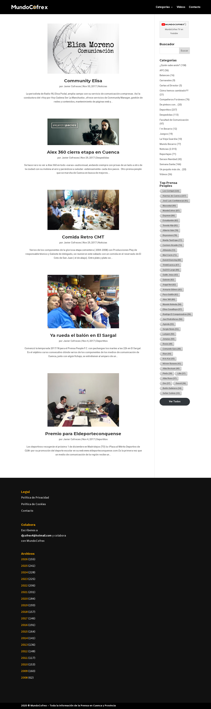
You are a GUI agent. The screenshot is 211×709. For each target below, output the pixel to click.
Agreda (168, 324)
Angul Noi (169, 285)
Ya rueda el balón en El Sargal (83, 335)
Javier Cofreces (72, 86)
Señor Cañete (171, 393)
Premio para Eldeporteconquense (83, 433)
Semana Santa (167, 164)
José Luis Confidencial (175, 201)
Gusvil (181, 383)
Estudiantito (170, 220)
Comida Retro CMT (83, 237)
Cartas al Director (169, 85)
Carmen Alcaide (172, 245)
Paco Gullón (170, 294)
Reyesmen (170, 235)
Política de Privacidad (35, 497)
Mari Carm (170, 255)
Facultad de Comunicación (174, 120)
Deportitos (102, 341)
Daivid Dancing (172, 260)
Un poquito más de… (170, 169)
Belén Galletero (172, 388)
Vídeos (181, 7)
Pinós (167, 373)
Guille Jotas (170, 275)
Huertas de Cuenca (174, 196)
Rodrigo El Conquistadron (177, 314)
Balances (165, 75)
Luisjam (168, 334)
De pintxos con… (168, 104)
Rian (167, 354)
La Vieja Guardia (168, 139)
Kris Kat (169, 359)
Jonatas (168, 339)
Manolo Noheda (172, 304)
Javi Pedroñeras (172, 319)
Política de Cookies (33, 504)
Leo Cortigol (171, 191)
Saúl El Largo (171, 270)
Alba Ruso (170, 378)
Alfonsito (169, 250)
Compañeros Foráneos (172, 99)
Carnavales (166, 80)
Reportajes (165, 154)
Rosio (167, 344)
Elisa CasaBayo (172, 309)
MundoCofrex (171, 211)
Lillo (181, 373)
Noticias (102, 86)
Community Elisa (83, 80)
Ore (166, 383)
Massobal (169, 206)
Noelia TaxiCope (172, 240)
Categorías (163, 7)
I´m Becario (166, 128)
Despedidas (102, 157)
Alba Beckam (171, 368)
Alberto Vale (170, 230)
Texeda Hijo (170, 225)
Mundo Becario (168, 144)
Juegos (164, 134)
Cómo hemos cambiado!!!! (174, 90)
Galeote (168, 280)
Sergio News (171, 329)
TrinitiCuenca (171, 265)
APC (162, 70)
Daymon (169, 215)
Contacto (194, 7)
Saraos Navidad (168, 159)
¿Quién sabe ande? (170, 65)
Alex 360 (169, 299)
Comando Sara (172, 349)
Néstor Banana (172, 363)
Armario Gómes (172, 289)
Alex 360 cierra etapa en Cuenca (83, 152)
